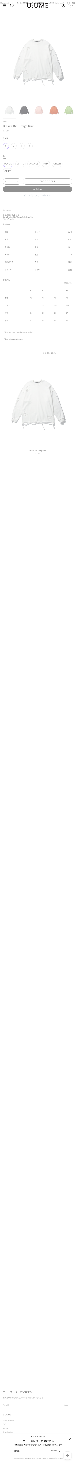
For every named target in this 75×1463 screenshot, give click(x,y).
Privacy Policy (44, 1458)
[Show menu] (4, 6)
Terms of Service (55, 1458)
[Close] (70, 1439)
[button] (12, 6)
